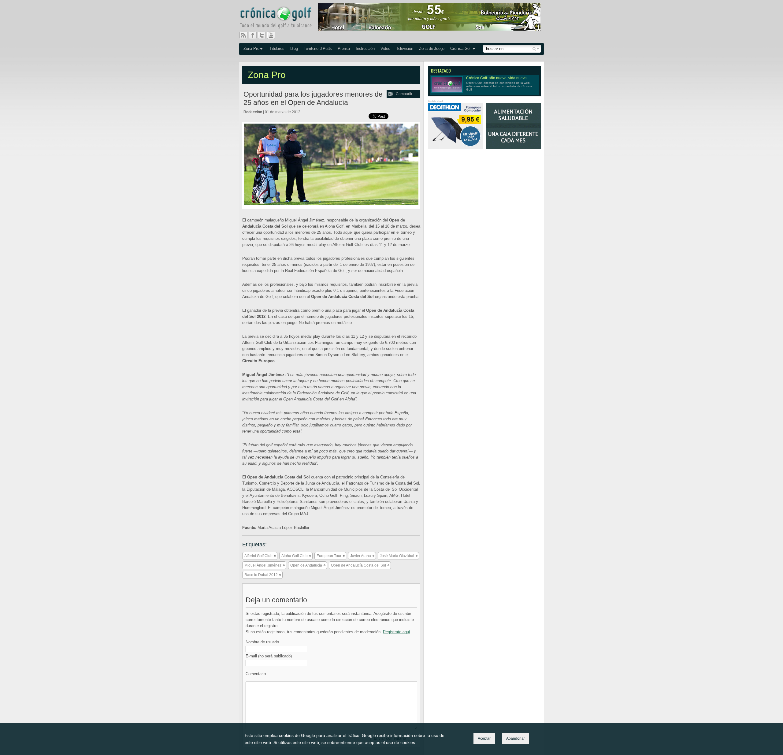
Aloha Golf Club (294, 556)
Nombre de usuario (262, 642)
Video (385, 48)
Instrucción (365, 48)
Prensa (344, 48)
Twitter (264, 35)
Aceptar (484, 738)
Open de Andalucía (306, 565)
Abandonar (515, 738)
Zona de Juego (431, 48)
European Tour (329, 556)
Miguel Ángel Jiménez (262, 565)
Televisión (404, 48)
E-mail (269, 656)
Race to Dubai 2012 (261, 575)
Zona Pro (251, 48)
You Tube (273, 35)
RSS (243, 35)
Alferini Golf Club (258, 556)
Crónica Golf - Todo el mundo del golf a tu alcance (280, 18)
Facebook (255, 35)
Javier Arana (360, 556)
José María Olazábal (397, 556)
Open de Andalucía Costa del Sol (358, 565)
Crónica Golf (461, 48)
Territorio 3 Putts (318, 48)
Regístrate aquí (396, 632)
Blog (294, 48)
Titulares (276, 48)
